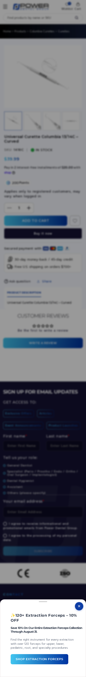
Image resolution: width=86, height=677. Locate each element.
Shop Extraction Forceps (39, 659)
